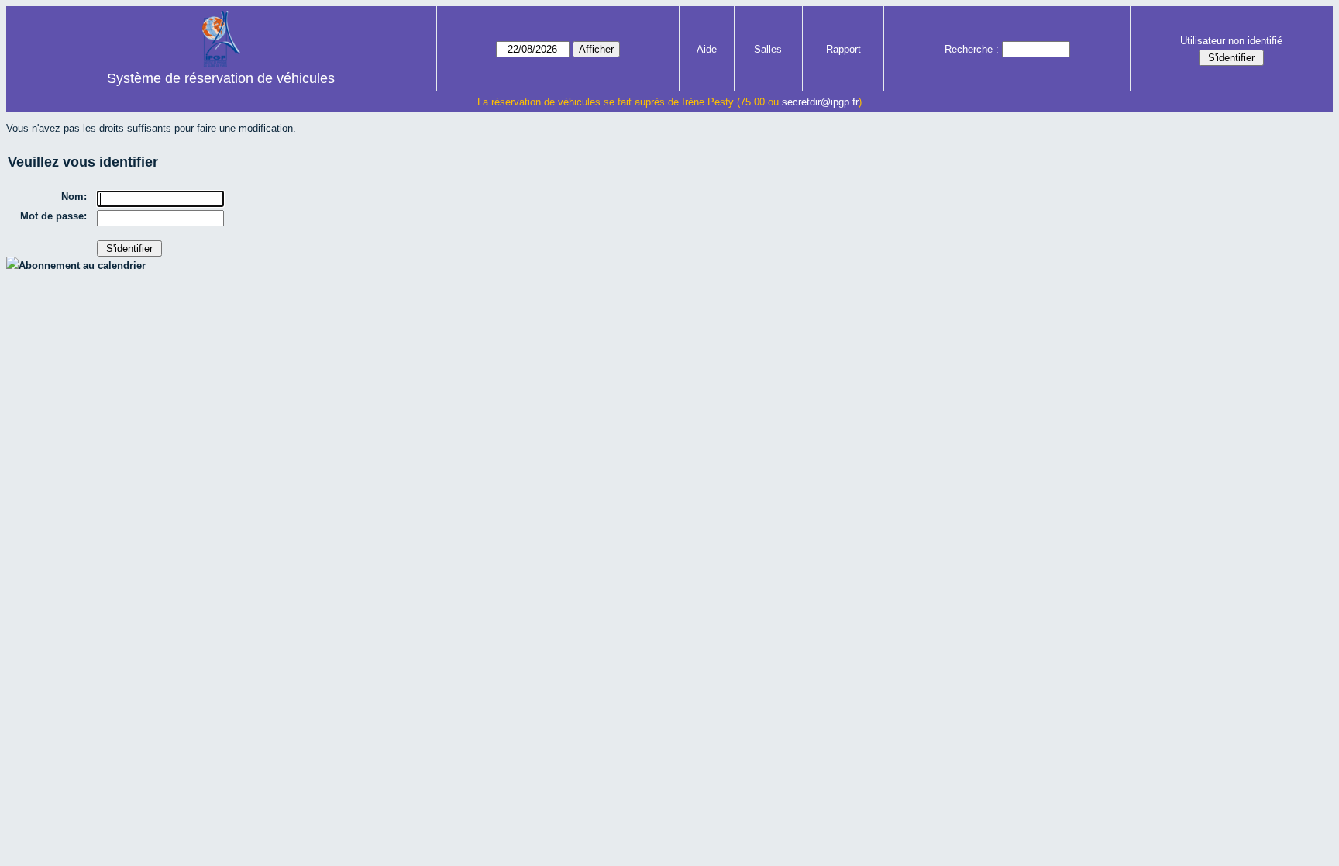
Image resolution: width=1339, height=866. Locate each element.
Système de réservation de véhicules (221, 78)
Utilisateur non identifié (1231, 41)
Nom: (74, 196)
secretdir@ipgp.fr (820, 102)
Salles (768, 49)
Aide (707, 49)
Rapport (843, 49)
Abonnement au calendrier (82, 265)
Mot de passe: (53, 216)
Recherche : (972, 49)
